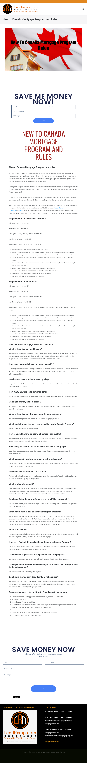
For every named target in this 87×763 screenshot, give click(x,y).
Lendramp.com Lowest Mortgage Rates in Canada (41, 752)
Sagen (56, 208)
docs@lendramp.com (52, 741)
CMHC (21, 210)
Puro (63, 752)
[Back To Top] (81, 757)
